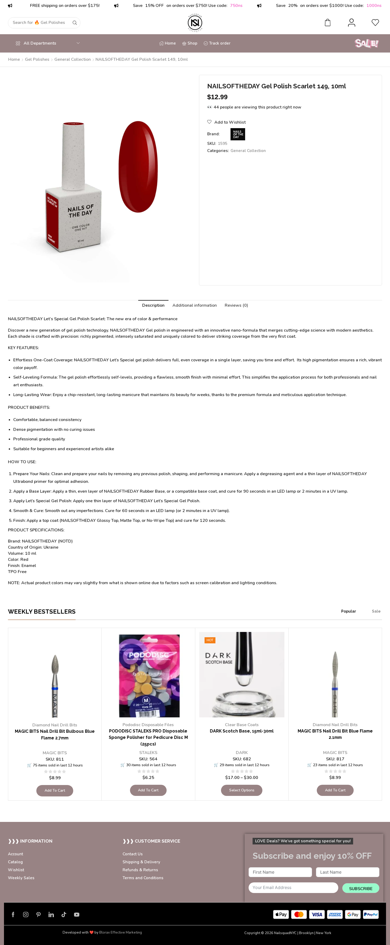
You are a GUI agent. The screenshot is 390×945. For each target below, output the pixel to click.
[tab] (153, 305)
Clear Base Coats (242, 725)
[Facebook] (13, 914)
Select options (241, 790)
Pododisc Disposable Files (148, 725)
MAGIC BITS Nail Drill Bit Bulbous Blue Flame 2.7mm (55, 734)
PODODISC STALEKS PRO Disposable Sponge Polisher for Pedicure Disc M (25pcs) (148, 738)
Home (14, 59)
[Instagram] (25, 914)
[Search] (75, 23)
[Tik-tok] (64, 914)
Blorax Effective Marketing (120, 932)
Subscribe (360, 889)
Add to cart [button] (55, 790)
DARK (242, 753)
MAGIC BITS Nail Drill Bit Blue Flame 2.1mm (335, 734)
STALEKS (148, 753)
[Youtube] (76, 914)
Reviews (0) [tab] (236, 305)
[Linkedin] (51, 914)
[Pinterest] (38, 914)
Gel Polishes (37, 59)
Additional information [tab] (194, 305)
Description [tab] (153, 305)
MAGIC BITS (55, 753)
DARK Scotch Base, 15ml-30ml (242, 731)
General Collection (72, 59)
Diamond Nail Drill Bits (54, 725)
